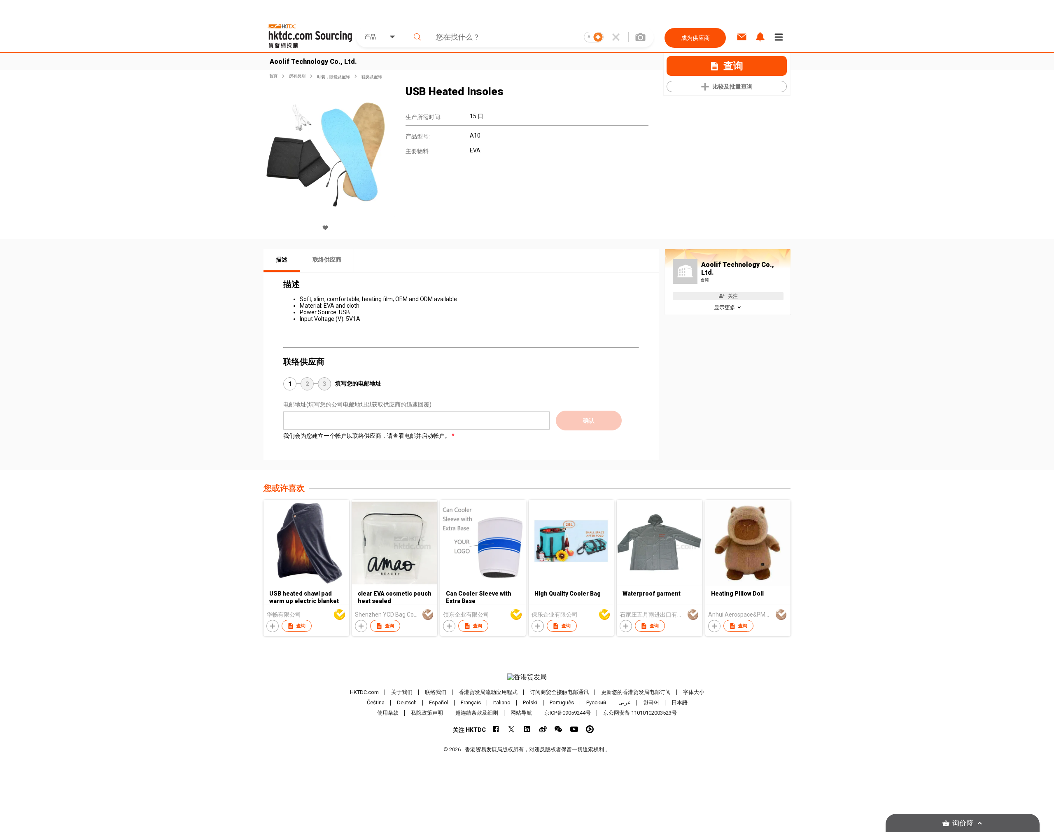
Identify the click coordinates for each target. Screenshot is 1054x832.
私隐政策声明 (427, 713)
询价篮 (962, 823)
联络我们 (435, 692)
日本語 (680, 702)
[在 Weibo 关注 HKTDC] (543, 729)
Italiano (502, 702)
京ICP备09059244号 (567, 713)
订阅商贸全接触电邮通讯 (559, 692)
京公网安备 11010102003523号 (640, 713)
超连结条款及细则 (476, 713)
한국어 (651, 702)
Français (471, 702)
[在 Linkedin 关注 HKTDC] (527, 729)
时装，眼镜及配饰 (333, 77)
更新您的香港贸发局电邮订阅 (636, 692)
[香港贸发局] (527, 677)
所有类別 (297, 76)
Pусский (596, 702)
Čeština (376, 702)
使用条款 (388, 713)
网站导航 (521, 713)
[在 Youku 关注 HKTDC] (590, 729)
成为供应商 (695, 38)
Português (562, 702)
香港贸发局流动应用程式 (488, 692)
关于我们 (402, 692)
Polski (530, 702)
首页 (273, 76)
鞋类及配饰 (371, 77)
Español (438, 702)
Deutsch (407, 702)
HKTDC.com (364, 692)
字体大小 (693, 692)
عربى (624, 702)
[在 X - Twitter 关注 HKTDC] (511, 729)
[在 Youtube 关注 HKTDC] (574, 729)
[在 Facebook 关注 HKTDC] (496, 729)
